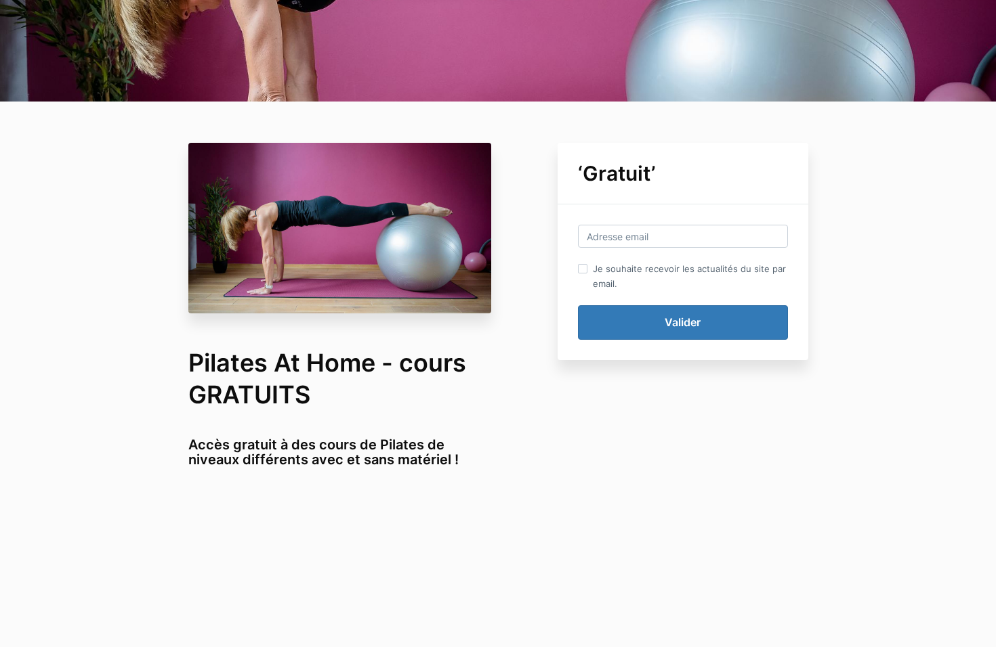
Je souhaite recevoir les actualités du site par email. (689, 276)
